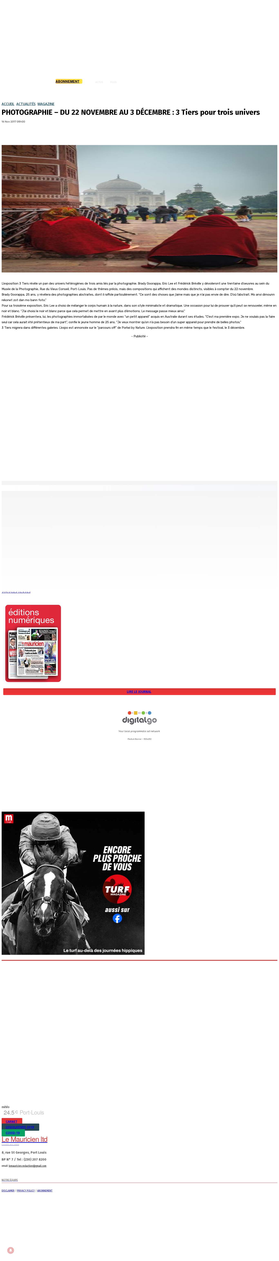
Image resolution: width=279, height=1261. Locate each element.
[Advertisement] (139, 400)
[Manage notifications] (10, 1250)
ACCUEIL (8, 104)
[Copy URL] (38, 134)
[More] (53, 134)
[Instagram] (22, 1173)
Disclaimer (8, 1190)
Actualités (26, 104)
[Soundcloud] (39, 1173)
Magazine (46, 104)
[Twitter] (23, 134)
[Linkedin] (30, 1173)
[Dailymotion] (6, 1173)
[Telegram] (47, 1173)
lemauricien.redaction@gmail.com (27, 1165)
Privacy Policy (26, 1190)
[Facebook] (8, 134)
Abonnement (44, 1190)
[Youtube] (63, 1173)
